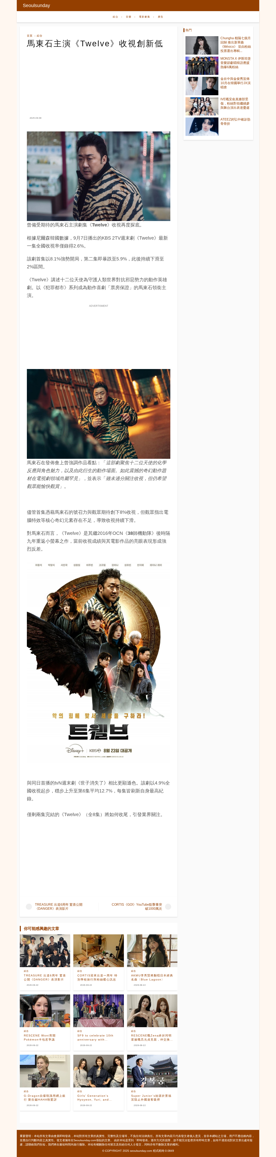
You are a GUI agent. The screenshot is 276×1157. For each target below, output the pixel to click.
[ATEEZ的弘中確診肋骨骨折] (201, 126)
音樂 (129, 16)
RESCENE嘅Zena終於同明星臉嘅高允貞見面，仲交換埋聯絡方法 (152, 1038)
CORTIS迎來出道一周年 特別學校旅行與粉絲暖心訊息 (97, 977)
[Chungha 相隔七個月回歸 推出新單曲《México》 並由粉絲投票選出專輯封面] (201, 45)
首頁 (30, 35)
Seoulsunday (36, 5)
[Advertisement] (98, 78)
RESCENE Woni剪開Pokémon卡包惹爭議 (40, 1037)
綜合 (115, 16)
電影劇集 (144, 16)
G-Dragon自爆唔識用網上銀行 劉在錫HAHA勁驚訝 (45, 1097)
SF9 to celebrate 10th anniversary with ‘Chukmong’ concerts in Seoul (96, 1038)
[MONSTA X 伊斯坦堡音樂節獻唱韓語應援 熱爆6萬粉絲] (201, 66)
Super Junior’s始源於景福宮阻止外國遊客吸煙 (151, 1097)
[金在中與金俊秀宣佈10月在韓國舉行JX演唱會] (201, 86)
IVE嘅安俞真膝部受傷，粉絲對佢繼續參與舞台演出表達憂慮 (235, 103)
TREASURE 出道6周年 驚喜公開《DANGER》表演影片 (45, 977)
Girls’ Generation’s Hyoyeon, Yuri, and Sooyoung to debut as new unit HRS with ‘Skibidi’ (95, 1098)
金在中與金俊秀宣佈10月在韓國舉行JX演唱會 (235, 83)
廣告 (160, 16)
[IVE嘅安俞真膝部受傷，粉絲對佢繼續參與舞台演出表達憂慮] (201, 106)
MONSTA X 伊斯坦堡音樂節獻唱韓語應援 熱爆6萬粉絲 (235, 63)
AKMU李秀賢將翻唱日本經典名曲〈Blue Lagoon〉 (152, 977)
